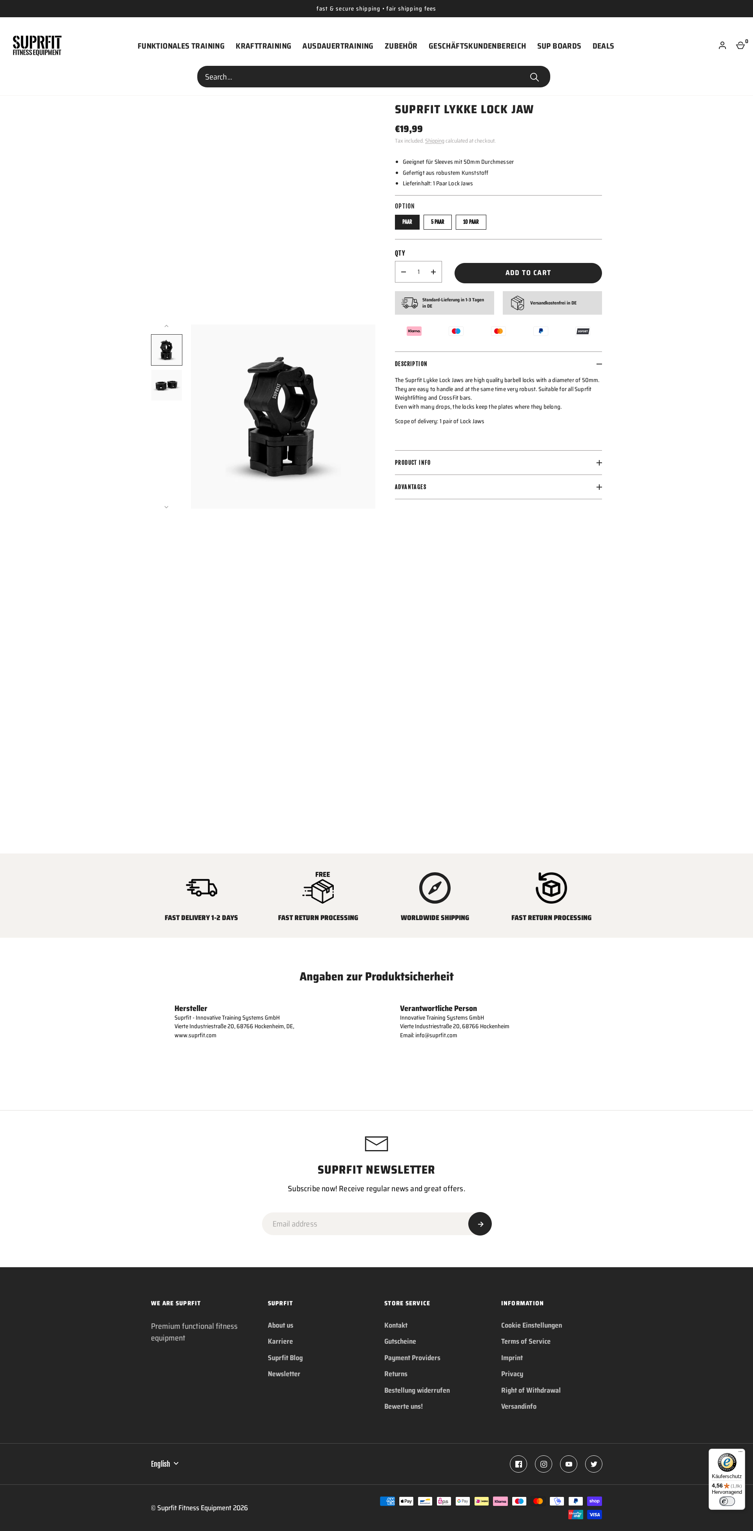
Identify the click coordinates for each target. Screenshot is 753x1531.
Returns (395, 1373)
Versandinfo (519, 1406)
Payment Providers (412, 1357)
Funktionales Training (181, 46)
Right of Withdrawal (531, 1390)
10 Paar (471, 222)
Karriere (280, 1341)
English (160, 1464)
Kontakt (395, 1325)
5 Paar (437, 222)
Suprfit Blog (285, 1357)
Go (534, 77)
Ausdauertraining (337, 46)
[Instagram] (543, 1464)
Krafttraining (263, 46)
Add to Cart (528, 272)
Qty (400, 253)
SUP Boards (559, 46)
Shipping (434, 140)
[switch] (727, 1501)
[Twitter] (593, 1464)
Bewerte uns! (403, 1406)
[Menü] (740, 1453)
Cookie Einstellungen (531, 1325)
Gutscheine (400, 1341)
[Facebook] (518, 1464)
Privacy (512, 1373)
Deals (604, 46)
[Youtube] (568, 1464)
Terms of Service (526, 1341)
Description (411, 364)
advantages (410, 487)
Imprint (512, 1357)
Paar (407, 222)
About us (280, 1325)
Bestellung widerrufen (417, 1390)
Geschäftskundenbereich (477, 46)
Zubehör (401, 46)
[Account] (722, 45)
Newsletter (284, 1373)
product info (413, 462)
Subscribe (480, 1224)
